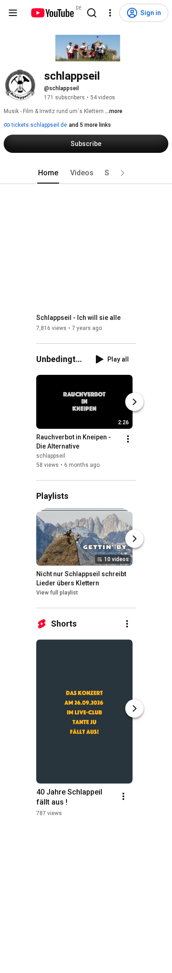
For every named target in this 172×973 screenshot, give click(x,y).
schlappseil (50, 456)
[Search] (91, 12)
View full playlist (57, 592)
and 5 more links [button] (90, 125)
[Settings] (110, 12)
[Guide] (12, 12)
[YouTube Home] (52, 13)
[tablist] (86, 173)
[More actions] (128, 439)
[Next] (134, 402)
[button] (122, 173)
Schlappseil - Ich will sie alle (78, 317)
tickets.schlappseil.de (38, 125)
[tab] (48, 173)
